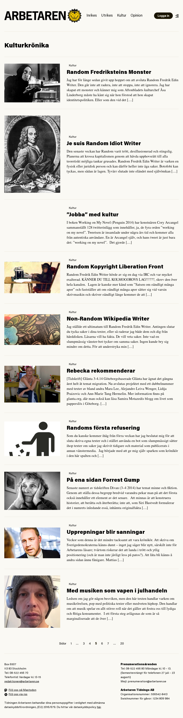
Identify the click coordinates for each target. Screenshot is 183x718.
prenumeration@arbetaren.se (147, 681)
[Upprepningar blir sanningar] (32, 543)
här (99, 707)
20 (122, 643)
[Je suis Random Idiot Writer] (32, 154)
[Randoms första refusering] (32, 438)
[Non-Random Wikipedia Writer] (32, 329)
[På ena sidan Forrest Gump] (32, 491)
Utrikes (107, 15)
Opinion (136, 15)
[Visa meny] (177, 16)
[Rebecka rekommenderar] (32, 384)
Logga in (163, 16)
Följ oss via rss (18, 694)
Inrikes (91, 15)
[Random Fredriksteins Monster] (32, 82)
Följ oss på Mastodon (22, 690)
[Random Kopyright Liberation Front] (32, 277)
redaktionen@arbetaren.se (21, 681)
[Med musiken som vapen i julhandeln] (32, 602)
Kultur (121, 15)
